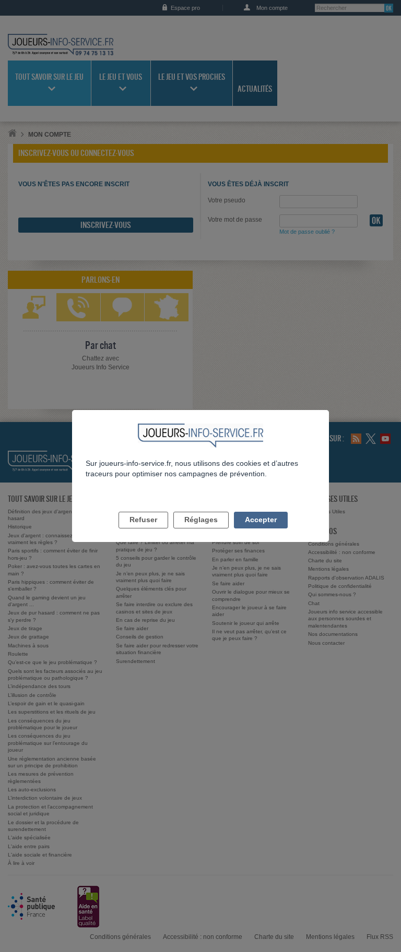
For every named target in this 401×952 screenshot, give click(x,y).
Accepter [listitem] (261, 519)
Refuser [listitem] (143, 519)
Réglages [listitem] (201, 519)
